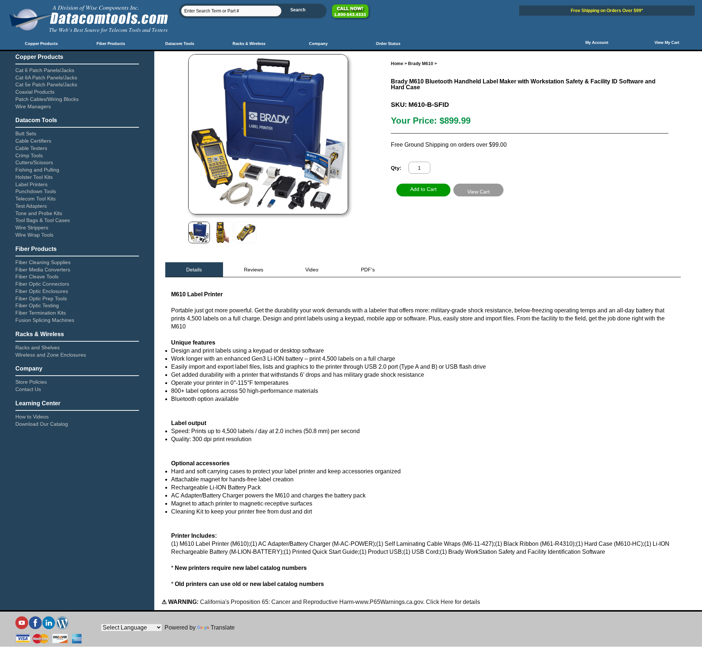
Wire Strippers (31, 227)
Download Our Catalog (41, 424)
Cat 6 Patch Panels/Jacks (44, 70)
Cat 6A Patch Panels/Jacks (46, 77)
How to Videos (32, 417)
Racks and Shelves (37, 347)
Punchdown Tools (35, 191)
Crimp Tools (29, 155)
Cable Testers (31, 148)
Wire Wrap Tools (34, 235)
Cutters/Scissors (34, 162)
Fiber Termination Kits (40, 313)
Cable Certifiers (33, 141)
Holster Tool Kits (34, 177)
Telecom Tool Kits (35, 199)
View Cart (478, 192)
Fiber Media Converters (42, 270)
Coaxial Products (34, 92)
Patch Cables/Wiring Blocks (47, 99)
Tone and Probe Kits (38, 213)
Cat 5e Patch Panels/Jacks (46, 84)
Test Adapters (31, 206)
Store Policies (31, 382)
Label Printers (31, 184)
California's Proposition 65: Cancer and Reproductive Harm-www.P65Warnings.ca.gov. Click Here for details (339, 602)
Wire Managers (33, 106)
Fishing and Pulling (37, 170)
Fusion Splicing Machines (44, 320)
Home (397, 63)
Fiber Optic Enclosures (41, 291)
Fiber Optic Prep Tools (41, 298)
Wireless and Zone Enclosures (50, 355)
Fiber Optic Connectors (42, 284)
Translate (223, 627)
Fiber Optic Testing (37, 305)
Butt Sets (25, 133)
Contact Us (28, 389)
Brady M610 (420, 63)
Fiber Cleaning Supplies (43, 262)
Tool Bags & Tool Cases (42, 220)
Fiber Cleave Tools (36, 276)
